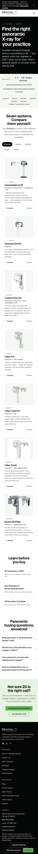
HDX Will (23, 98)
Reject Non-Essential (13, 850)
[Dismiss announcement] (34, 4)
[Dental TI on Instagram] (10, 744)
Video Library (7, 800)
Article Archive (7, 788)
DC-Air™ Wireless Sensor (11, 754)
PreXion (14, 98)
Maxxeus (23, 101)
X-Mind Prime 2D (13, 298)
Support (5, 803)
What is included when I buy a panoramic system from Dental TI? (17, 668)
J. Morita (5, 98)
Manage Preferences (19, 845)
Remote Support (8, 830)
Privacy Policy (6, 840)
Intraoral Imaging (8, 769)
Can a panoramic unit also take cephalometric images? (15, 658)
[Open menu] (34, 13)
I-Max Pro (9, 356)
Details (30, 208)
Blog (3, 784)
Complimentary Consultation (19, 708)
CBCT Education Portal (10, 796)
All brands (7, 144)
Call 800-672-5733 (19, 714)
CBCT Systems (7, 762)
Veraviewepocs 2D (14, 185)
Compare (10, 208)
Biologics (5, 765)
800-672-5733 (7, 820)
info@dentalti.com (8, 827)
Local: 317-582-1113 (9, 823)
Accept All (28, 850)
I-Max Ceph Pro (12, 410)
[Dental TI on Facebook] (3, 744)
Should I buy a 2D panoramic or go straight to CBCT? (17, 648)
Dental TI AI (6, 758)
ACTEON (33, 98)
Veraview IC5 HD (13, 243)
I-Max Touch (11, 465)
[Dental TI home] (9, 13)
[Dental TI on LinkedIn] (7, 744)
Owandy (14, 101)
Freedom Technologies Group (19, 104)
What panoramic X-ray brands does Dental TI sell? (17, 639)
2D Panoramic (7, 773)
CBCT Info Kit (7, 792)
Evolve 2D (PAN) (12, 521)
